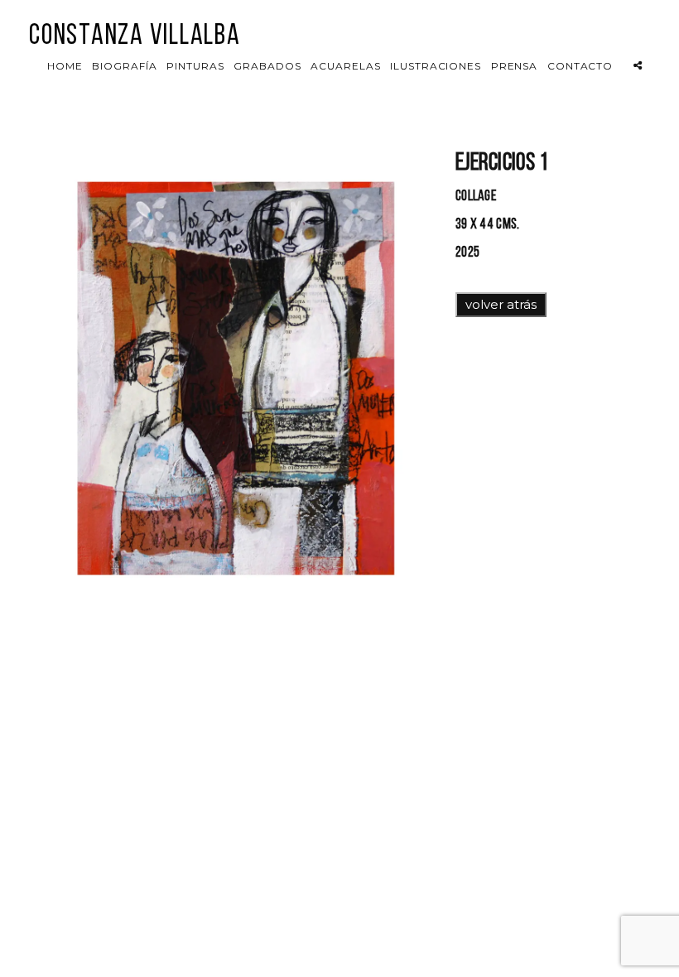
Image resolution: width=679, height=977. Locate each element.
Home (65, 66)
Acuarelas (346, 66)
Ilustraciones (435, 66)
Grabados (267, 66)
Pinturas (195, 66)
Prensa (514, 66)
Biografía (124, 66)
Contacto (580, 66)
